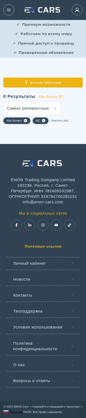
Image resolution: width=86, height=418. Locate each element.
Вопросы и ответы (31, 381)
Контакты (22, 295)
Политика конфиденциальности (35, 346)
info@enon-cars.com (43, 202)
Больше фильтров (45, 82)
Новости (21, 279)
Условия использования (37, 327)
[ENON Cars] (43, 10)
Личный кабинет (29, 263)
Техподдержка (28, 311)
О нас (19, 365)
